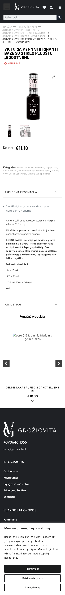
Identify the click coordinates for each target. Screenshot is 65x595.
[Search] (59, 17)
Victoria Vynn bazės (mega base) (23, 36)
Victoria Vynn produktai (18, 29)
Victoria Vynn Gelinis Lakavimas (23, 33)
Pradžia (7, 26)
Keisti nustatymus (32, 578)
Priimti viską (32, 568)
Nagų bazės (51, 167)
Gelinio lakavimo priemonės (30, 167)
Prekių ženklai (27, 26)
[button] (5, 402)
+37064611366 (15, 442)
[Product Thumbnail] (53, 76)
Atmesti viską (32, 587)
